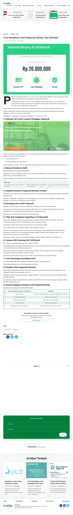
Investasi (9, 5)
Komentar (17, 486)
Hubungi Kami (66, 501)
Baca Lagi (34, 494)
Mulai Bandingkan (36, 320)
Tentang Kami (19, 501)
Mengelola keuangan (28, 5)
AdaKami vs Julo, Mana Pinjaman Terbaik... (13, 482)
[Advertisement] (36, 26)
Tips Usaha (18, 5)
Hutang (39, 5)
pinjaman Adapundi (32, 97)
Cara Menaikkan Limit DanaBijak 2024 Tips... (36, 482)
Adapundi (27, 101)
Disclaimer (34, 501)
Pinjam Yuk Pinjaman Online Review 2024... (58, 482)
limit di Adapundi (37, 116)
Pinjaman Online (17, 12)
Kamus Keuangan (62, 5)
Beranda (5, 34)
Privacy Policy (49, 501)
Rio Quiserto (13, 41)
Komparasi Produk (49, 5)
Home (4, 501)
